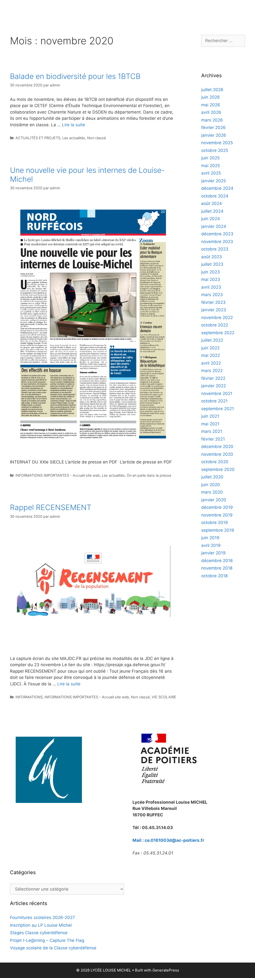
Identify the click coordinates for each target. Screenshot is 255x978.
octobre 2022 (214, 325)
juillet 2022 (212, 340)
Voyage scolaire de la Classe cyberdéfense (53, 947)
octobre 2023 (214, 249)
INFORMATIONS (29, 697)
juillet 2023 (212, 264)
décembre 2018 (217, 560)
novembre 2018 (216, 568)
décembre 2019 (217, 507)
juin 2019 (210, 537)
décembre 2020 (217, 446)
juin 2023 (210, 271)
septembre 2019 (217, 530)
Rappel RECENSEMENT (50, 507)
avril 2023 (211, 287)
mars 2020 (212, 492)
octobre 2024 (214, 196)
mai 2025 (210, 165)
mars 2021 (211, 431)
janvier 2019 (213, 552)
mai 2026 (210, 104)
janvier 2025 (213, 180)
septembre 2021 (217, 408)
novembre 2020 (217, 454)
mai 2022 (210, 355)
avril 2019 (211, 545)
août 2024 (211, 203)
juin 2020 (210, 484)
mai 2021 (210, 423)
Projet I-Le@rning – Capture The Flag (47, 940)
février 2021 (213, 439)
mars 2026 (212, 120)
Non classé (96, 138)
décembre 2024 (217, 188)
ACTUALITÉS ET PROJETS (37, 138)
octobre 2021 (214, 400)
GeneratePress (165, 970)
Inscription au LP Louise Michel (41, 925)
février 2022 (213, 378)
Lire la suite (73, 124)
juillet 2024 (212, 211)
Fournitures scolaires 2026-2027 (42, 917)
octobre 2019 (214, 522)
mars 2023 (212, 294)
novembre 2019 (217, 515)
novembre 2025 (217, 142)
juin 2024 (210, 218)
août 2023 (211, 256)
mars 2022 (212, 370)
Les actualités (73, 138)
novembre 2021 (216, 393)
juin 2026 (210, 97)
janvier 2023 (213, 309)
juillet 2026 (212, 89)
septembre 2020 (218, 469)
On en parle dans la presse (149, 475)
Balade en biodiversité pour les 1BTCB (75, 76)
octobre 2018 (214, 575)
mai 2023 (210, 279)
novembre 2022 (217, 317)
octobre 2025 (214, 150)
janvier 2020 (213, 499)
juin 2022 (210, 347)
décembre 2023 (217, 233)
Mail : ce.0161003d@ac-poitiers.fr (168, 840)
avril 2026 (211, 112)
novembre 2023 (217, 241)
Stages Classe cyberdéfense (38, 932)
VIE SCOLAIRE (164, 697)
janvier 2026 (213, 135)
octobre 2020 (214, 461)
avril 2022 (211, 363)
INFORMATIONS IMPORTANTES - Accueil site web (57, 475)
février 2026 (213, 127)
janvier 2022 (213, 385)
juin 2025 (210, 157)
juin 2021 (210, 416)
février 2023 (213, 302)
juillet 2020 (212, 476)
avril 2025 (211, 173)
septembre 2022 (217, 332)
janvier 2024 (213, 226)
